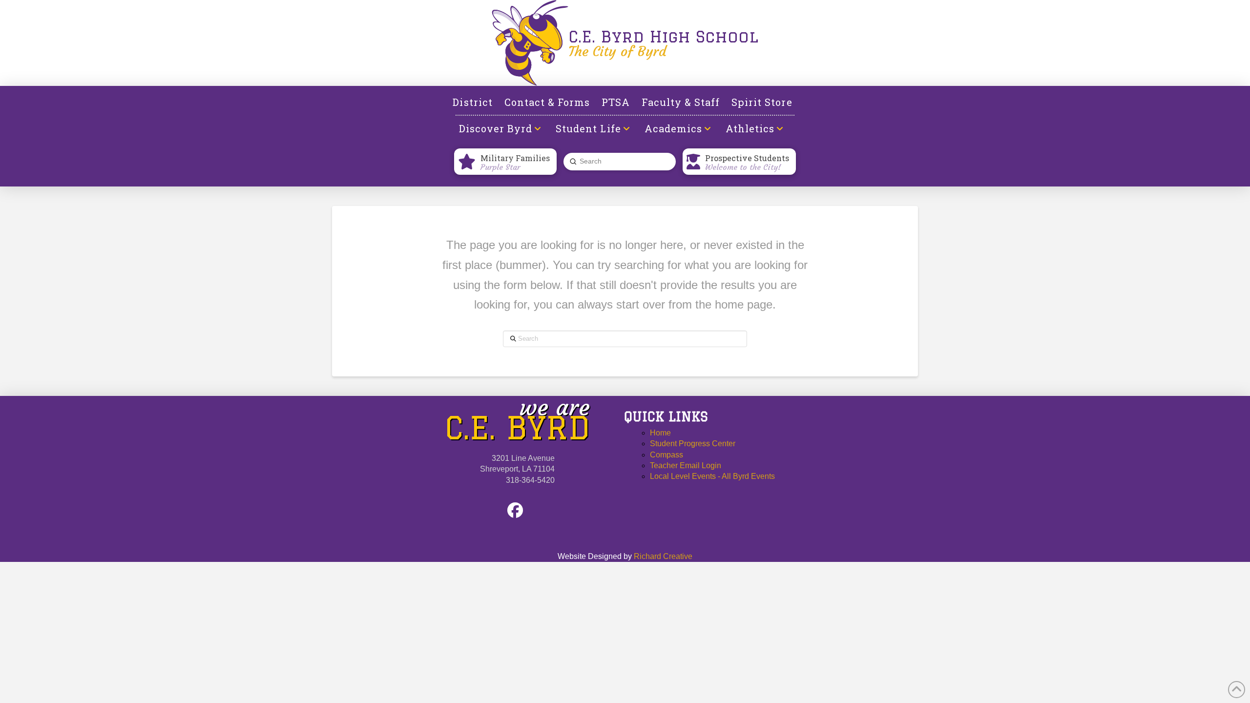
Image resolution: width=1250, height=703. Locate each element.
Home (660, 433)
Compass (666, 455)
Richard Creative (663, 556)
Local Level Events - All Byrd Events (712, 476)
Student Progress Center (692, 443)
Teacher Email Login (685, 465)
